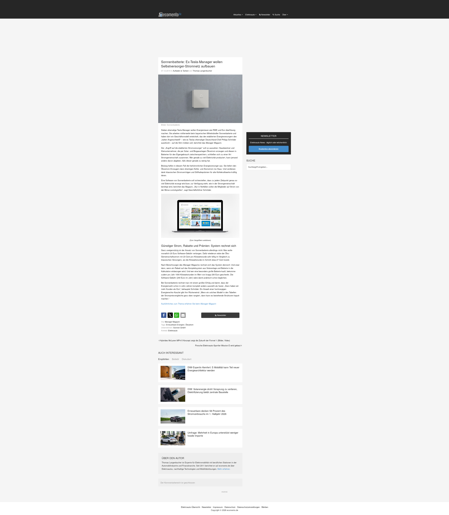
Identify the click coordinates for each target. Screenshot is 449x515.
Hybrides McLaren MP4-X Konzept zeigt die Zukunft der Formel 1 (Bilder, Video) (195, 340)
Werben (264, 507)
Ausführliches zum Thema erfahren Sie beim (188, 303)
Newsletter (221, 315)
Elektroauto (172, 330)
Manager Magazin (172, 321)
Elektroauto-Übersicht (190, 507)
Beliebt (175, 359)
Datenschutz (229, 507)
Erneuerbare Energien (175, 324)
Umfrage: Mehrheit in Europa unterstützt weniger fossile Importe (213, 434)
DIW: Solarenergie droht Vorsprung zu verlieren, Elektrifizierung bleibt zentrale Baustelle (212, 390)
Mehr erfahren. (223, 468)
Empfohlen (163, 359)
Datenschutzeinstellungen (248, 507)
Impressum (218, 507)
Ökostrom (189, 324)
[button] (163, 315)
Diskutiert (186, 359)
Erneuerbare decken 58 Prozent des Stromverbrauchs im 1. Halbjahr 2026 (207, 412)
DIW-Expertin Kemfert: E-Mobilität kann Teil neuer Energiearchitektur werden (213, 369)
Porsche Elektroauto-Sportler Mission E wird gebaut (218, 345)
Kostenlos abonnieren (268, 149)
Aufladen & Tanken (181, 70)
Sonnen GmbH (179, 327)
